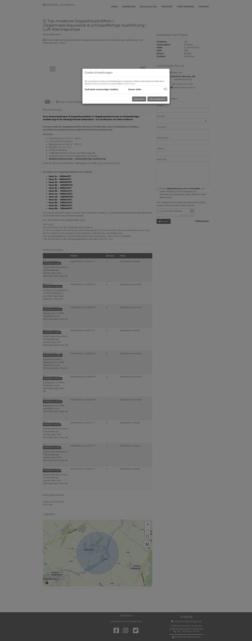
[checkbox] (165, 89)
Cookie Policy (129, 84)
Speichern (139, 99)
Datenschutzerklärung (101, 84)
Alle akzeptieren (157, 99)
